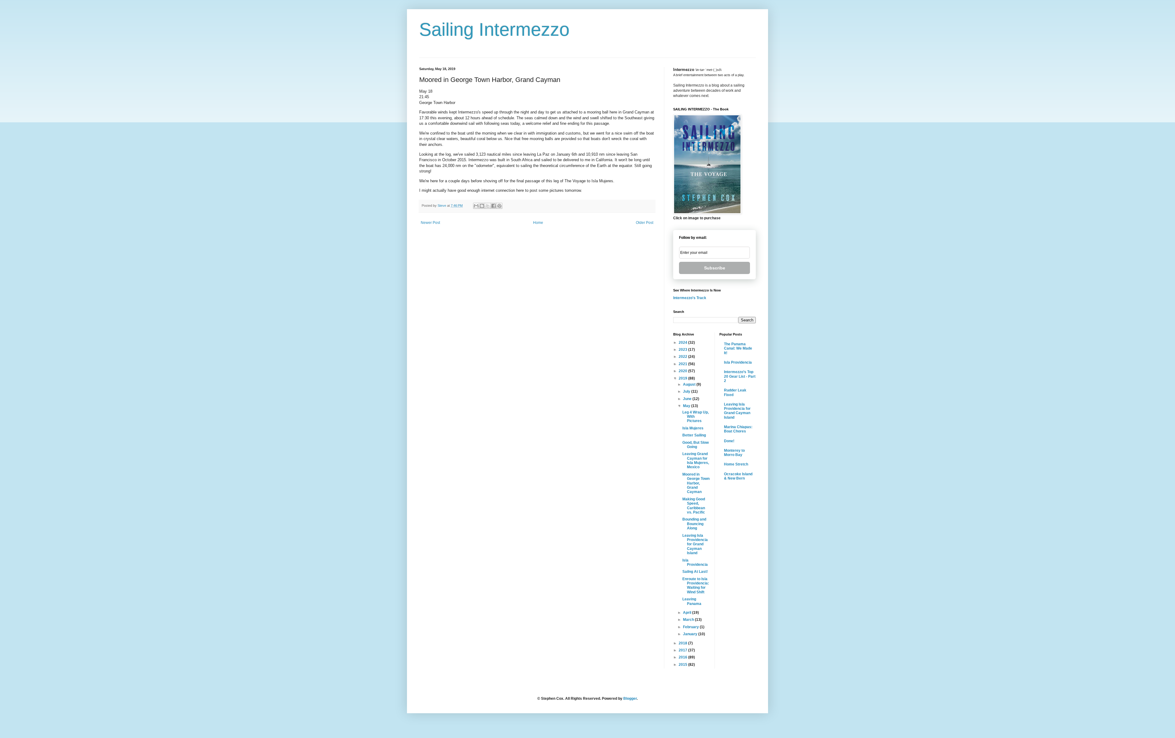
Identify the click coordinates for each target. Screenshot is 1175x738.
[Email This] (476, 206)
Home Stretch (736, 464)
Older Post (644, 223)
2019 (683, 378)
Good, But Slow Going (695, 444)
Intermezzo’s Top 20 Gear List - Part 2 (739, 376)
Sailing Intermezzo (494, 29)
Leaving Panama (691, 601)
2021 (683, 364)
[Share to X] (488, 206)
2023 (683, 349)
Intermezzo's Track (689, 298)
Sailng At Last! (695, 571)
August (689, 384)
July (687, 391)
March (689, 619)
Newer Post (430, 223)
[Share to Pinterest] (499, 206)
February (691, 627)
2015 (683, 664)
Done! (729, 441)
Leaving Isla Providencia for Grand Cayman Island (695, 544)
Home (538, 223)
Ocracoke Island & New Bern (738, 476)
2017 (683, 650)
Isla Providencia (695, 562)
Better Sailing (694, 435)
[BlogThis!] (482, 206)
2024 (683, 342)
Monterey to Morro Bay (734, 452)
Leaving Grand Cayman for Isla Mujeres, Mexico (695, 460)
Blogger (630, 698)
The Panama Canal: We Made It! (738, 348)
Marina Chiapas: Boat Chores (738, 429)
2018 (683, 643)
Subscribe (714, 267)
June (687, 399)
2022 (683, 356)
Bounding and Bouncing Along (694, 523)
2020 (683, 371)
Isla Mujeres (692, 428)
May (687, 406)
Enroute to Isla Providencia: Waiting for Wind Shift (695, 585)
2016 (683, 657)
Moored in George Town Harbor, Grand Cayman (696, 483)
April (687, 612)
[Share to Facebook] (494, 206)
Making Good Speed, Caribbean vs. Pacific (693, 505)
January (690, 634)
